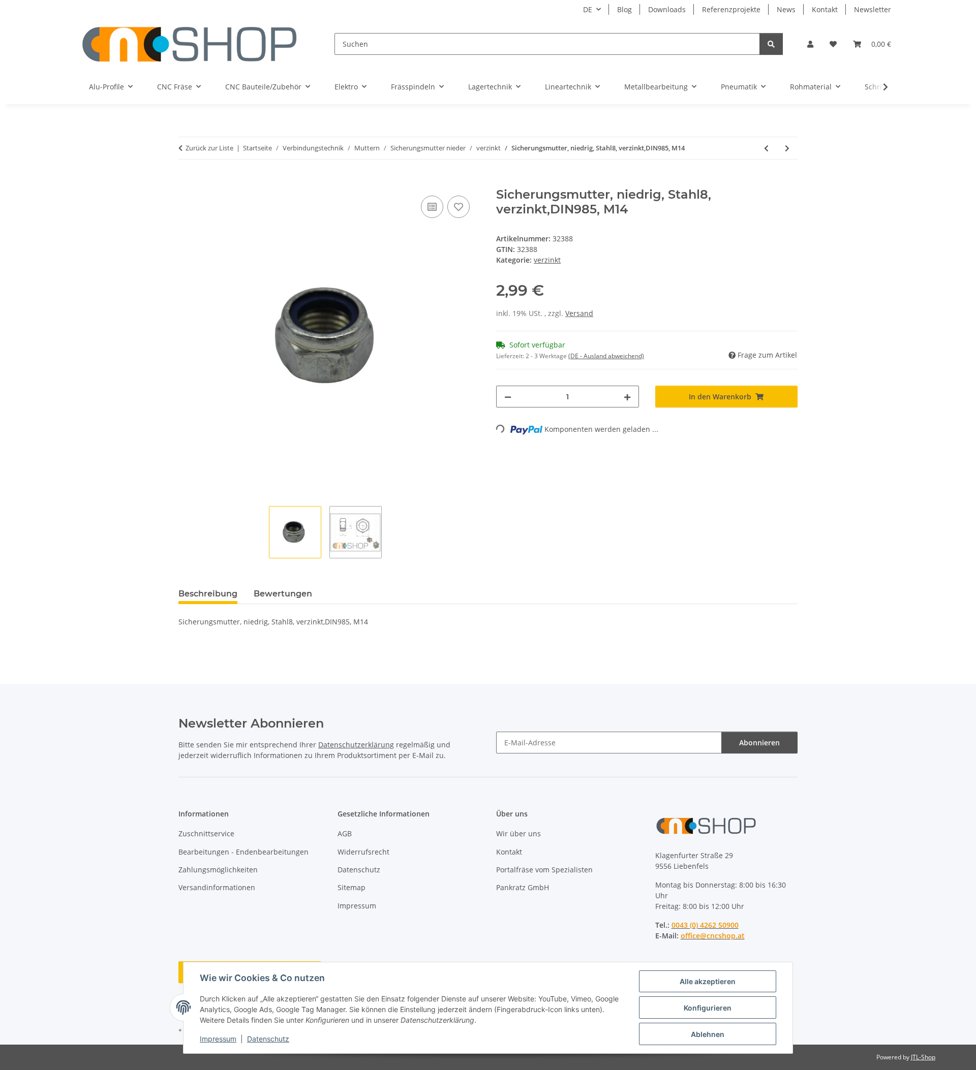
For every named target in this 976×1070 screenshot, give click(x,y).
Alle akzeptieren (708, 981)
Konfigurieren (707, 1007)
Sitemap (351, 887)
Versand (579, 313)
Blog (624, 9)
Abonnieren (759, 742)
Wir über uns (518, 833)
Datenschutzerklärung (356, 744)
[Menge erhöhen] (627, 396)
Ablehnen (707, 1034)
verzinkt (547, 260)
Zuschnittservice (206, 833)
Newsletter (872, 9)
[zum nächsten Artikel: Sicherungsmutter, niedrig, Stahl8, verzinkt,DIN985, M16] (787, 148)
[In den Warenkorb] (186, 181)
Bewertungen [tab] (283, 594)
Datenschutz (268, 1038)
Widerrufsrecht (363, 852)
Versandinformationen (216, 887)
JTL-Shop (923, 1057)
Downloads (667, 9)
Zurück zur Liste (209, 147)
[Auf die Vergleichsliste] (432, 207)
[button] (810, 43)
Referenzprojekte (731, 9)
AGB (345, 833)
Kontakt (825, 9)
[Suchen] (771, 44)
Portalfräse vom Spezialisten (544, 869)
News (786, 9)
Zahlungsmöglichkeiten (218, 869)
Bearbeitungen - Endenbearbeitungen (243, 852)
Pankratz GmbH (522, 887)
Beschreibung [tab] (207, 594)
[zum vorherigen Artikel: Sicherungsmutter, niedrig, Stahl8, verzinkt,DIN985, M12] (766, 148)
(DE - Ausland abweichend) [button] (606, 356)
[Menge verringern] (508, 396)
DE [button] (587, 9)
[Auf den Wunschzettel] (458, 207)
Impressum (218, 1038)
